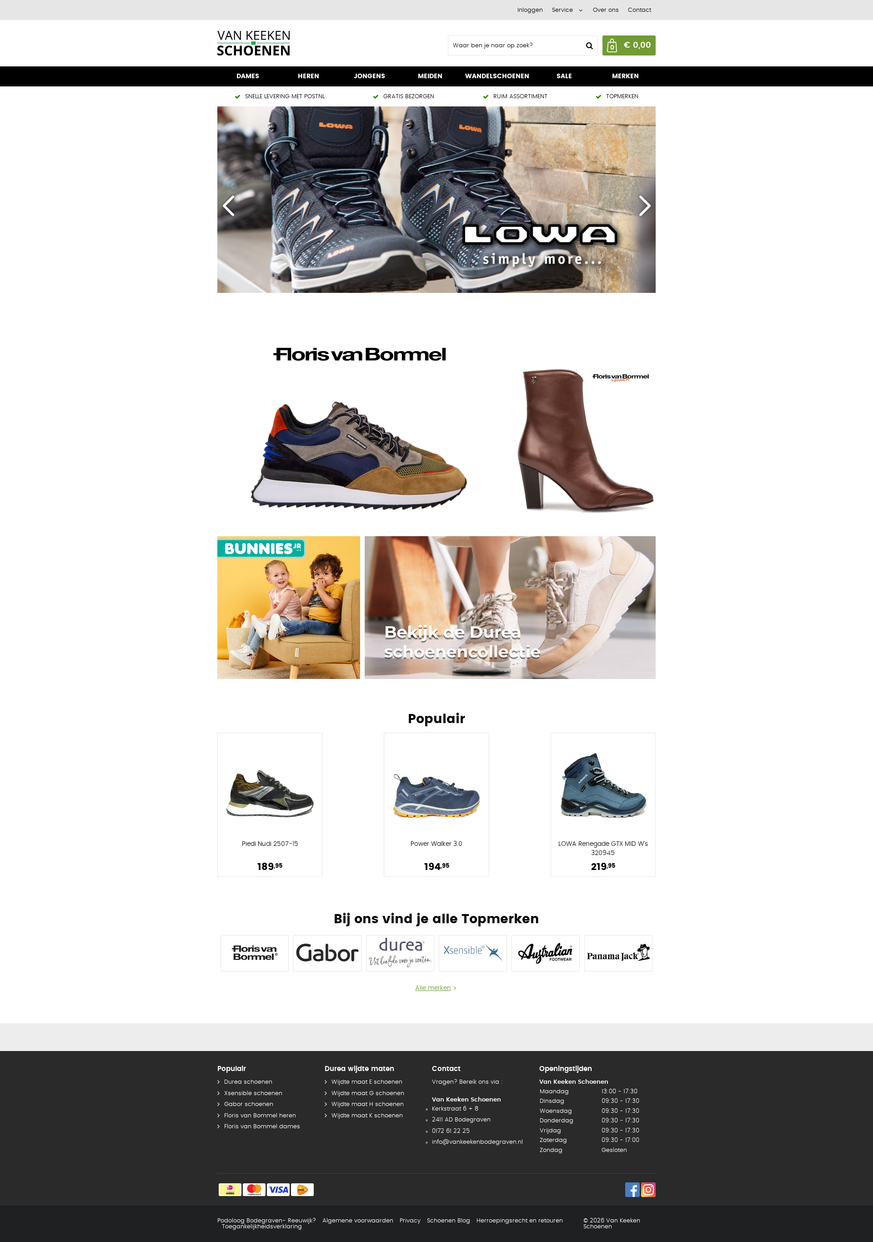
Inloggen (530, 10)
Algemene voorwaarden (357, 1221)
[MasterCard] (254, 1189)
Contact (639, 10)
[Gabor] (327, 953)
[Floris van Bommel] (362, 422)
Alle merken (433, 988)
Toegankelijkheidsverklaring (262, 1227)
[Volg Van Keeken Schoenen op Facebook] (632, 1189)
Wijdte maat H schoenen (367, 1104)
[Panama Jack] (618, 953)
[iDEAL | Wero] (230, 1189)
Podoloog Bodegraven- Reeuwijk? (266, 1221)
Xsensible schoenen (253, 1093)
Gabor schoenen (248, 1104)
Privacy (410, 1221)
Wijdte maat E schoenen (366, 1082)
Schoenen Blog (448, 1221)
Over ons (606, 10)
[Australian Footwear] (545, 953)
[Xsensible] (473, 953)
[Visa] (278, 1189)
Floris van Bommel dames (262, 1127)
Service (562, 10)
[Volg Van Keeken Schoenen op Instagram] (648, 1189)
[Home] (285, 43)
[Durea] (400, 953)
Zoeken (588, 45)
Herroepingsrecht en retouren (520, 1221)
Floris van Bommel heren (260, 1116)
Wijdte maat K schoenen (367, 1116)
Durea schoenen (248, 1082)
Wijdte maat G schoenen (367, 1093)
